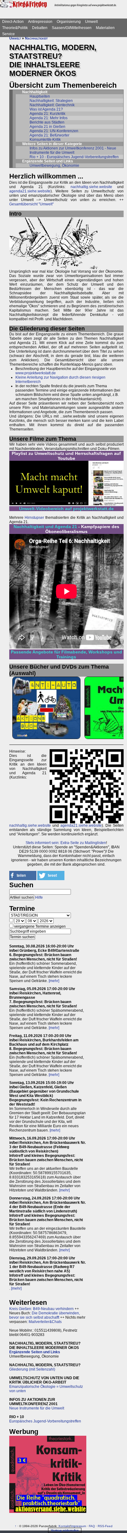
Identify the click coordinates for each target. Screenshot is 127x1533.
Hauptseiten (40, 96)
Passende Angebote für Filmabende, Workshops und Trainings (66, 654)
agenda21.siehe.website (30, 191)
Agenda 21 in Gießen (47, 126)
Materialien (105, 28)
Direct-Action (13, 21)
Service (8, 34)
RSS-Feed (105, 1526)
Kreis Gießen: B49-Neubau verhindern (41, 1309)
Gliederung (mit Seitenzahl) (32, 1369)
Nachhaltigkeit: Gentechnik (52, 105)
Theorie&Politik (15, 28)
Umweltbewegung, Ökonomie (54, 165)
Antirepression (40, 21)
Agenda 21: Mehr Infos (49, 118)
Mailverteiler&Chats (45, 1322)
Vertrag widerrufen (65, 1530)
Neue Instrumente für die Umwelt (36, 1408)
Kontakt (64, 1526)
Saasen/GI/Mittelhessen (72, 28)
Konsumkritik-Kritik (45, 139)
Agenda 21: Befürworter (49, 135)
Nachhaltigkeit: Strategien (51, 101)
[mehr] (54, 981)
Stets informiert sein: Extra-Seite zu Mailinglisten (66, 843)
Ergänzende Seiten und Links (34, 1352)
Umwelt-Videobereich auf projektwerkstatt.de (66, 508)
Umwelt (91, 21)
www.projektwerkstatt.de (35, 373)
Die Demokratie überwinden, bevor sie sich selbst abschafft (44, 1315)
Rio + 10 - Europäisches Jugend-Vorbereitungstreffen (74, 157)
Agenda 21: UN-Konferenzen (54, 131)
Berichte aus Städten (47, 122)
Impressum (78, 1526)
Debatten (39, 28)
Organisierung (69, 21)
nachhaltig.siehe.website (91, 187)
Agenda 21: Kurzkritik (47, 113)
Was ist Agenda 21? (46, 109)
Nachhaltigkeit (36, 38)
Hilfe (39, 897)
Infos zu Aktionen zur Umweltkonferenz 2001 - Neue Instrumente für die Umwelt (73, 150)
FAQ (92, 1526)
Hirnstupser (34, 517)
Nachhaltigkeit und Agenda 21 (45, 526)
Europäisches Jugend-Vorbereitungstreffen (45, 1421)
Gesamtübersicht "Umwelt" (31, 204)
